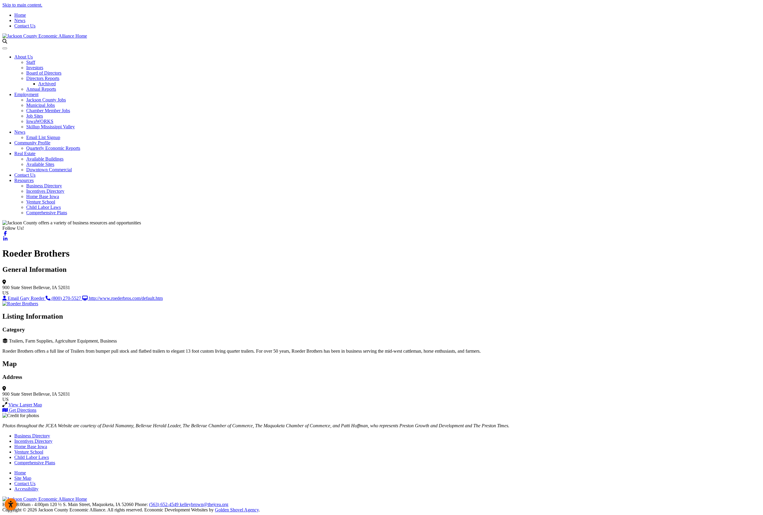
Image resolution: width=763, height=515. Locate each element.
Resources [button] (24, 180)
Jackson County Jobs (46, 99)
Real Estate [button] (24, 153)
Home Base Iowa (42, 196)
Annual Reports (41, 89)
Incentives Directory (45, 191)
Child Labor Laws (43, 207)
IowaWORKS (39, 121)
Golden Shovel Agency (237, 509)
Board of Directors (43, 72)
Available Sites (40, 164)
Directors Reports (42, 78)
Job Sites (34, 115)
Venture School (40, 201)
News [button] (19, 132)
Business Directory (44, 185)
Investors (34, 67)
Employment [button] (26, 94)
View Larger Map (25, 404)
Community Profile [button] (32, 142)
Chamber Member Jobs (48, 110)
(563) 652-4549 (164, 504)
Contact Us (24, 25)
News (19, 20)
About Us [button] (23, 56)
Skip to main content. (22, 4)
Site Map (22, 478)
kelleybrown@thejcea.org (204, 504)
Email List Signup (43, 137)
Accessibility (26, 488)
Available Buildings (44, 158)
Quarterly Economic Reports (53, 148)
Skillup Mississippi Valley (50, 126)
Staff (30, 62)
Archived (47, 83)
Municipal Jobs (40, 105)
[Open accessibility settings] (11, 504)
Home (20, 15)
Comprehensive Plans (46, 212)
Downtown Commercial (49, 169)
